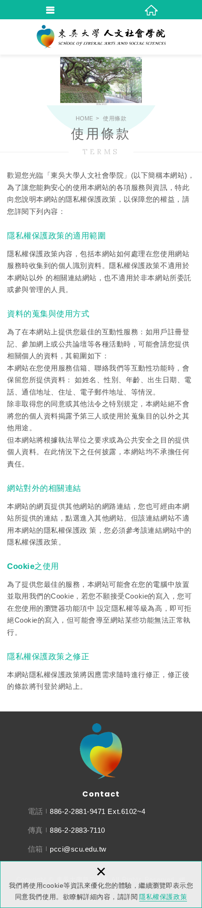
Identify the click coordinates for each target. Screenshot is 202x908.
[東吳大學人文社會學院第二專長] (101, 36)
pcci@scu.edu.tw (78, 849)
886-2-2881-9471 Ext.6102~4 (98, 811)
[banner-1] (101, 80)
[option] (101, 80)
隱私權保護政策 (163, 896)
